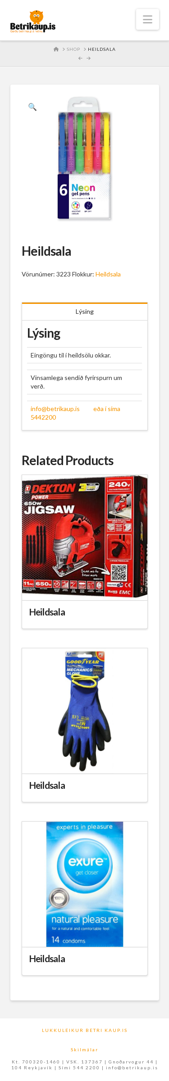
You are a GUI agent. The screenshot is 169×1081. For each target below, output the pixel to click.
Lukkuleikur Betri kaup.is (85, 1030)
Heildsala (108, 274)
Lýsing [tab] (85, 311)
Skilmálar (84, 1049)
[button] (147, 19)
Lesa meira (85, 585)
